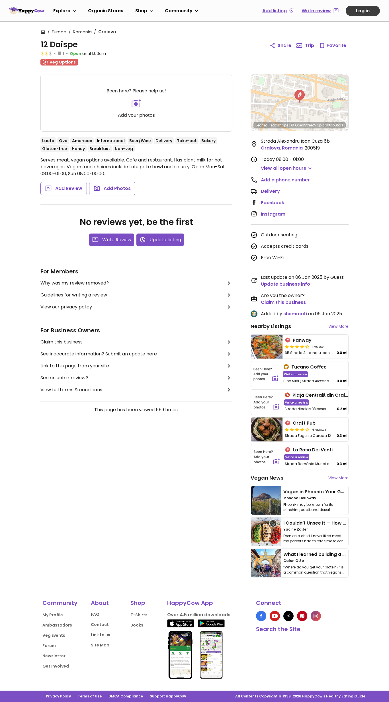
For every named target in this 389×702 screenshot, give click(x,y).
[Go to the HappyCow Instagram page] (316, 616)
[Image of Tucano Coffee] (266, 374)
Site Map (100, 645)
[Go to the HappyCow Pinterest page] (302, 616)
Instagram (273, 214)
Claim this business (61, 342)
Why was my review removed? (74, 283)
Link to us (100, 635)
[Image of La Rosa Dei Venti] (266, 457)
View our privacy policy (66, 307)
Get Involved (55, 666)
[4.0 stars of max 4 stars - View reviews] (297, 346)
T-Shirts (139, 615)
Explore (61, 10)
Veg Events (53, 635)
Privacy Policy (58, 696)
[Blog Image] (266, 500)
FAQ (95, 614)
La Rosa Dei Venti (313, 450)
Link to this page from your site (74, 366)
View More (338, 326)
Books (136, 625)
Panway (302, 340)
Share (284, 45)
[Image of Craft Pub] (266, 429)
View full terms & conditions (71, 389)
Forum (49, 645)
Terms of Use (90, 696)
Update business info (285, 284)
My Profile (52, 615)
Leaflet (261, 125)
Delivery (270, 191)
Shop (141, 10)
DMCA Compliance (125, 696)
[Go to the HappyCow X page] (288, 616)
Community (179, 10)
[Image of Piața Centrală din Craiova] (266, 402)
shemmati (295, 313)
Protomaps (278, 125)
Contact (100, 624)
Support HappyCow (168, 696)
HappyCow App (190, 603)
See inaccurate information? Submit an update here (98, 354)
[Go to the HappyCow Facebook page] (261, 616)
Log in (363, 10)
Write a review (295, 374)
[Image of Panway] (266, 347)
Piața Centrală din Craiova (323, 395)
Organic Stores (105, 10)
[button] (299, 96)
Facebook (272, 202)
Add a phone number (285, 180)
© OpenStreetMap (306, 125)
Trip (309, 45)
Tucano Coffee (309, 367)
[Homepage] (26, 11)
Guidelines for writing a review (73, 295)
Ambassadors (57, 625)
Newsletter (53, 656)
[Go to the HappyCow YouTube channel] (275, 616)
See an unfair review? (64, 377)
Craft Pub (304, 423)
